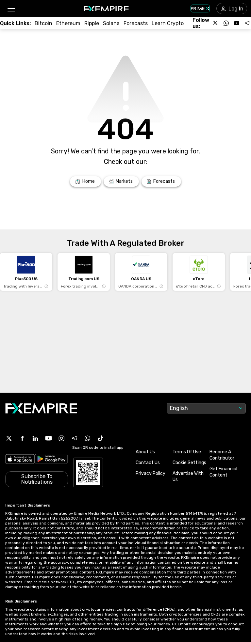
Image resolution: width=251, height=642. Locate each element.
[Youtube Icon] (48, 438)
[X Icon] (9, 438)
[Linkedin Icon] (35, 438)
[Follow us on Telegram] (247, 23)
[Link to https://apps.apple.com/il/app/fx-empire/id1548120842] (20, 460)
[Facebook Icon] (22, 438)
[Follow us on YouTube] (237, 23)
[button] (11, 9)
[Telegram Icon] (74, 438)
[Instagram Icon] (61, 438)
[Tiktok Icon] (101, 438)
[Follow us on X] (216, 23)
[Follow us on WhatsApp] (226, 23)
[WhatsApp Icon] (88, 438)
